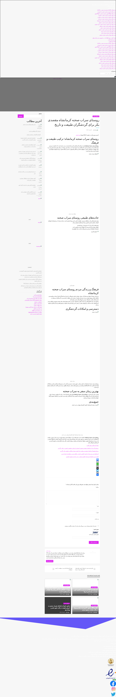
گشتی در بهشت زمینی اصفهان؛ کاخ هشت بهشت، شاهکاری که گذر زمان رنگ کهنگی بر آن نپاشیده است (58, 589)
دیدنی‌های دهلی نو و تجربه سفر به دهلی (107, 29)
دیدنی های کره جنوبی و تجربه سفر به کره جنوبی (105, 24)
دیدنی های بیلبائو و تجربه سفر (29, 124)
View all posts (50, 561)
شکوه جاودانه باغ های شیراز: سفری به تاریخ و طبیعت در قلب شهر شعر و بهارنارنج (59, 608)
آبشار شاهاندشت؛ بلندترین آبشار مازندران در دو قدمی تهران (103, 654)
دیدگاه (97, 487)
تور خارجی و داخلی (37, 308)
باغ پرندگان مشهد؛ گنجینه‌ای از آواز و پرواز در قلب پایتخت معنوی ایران (86, 609)
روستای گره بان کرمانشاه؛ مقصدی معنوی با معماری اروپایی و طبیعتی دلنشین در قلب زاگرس (78, 448)
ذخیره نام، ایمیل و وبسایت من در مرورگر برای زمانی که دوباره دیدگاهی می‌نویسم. (80, 526)
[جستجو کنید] (115, 76)
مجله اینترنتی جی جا (37, 296)
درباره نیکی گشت (111, 6)
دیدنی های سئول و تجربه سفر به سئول (107, 22)
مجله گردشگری (111, 8)
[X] (72, 468)
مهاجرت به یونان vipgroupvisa (35, 312)
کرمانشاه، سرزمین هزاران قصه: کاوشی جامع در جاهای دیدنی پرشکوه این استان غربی (80, 454)
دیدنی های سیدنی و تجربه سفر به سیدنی (107, 19)
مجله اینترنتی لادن (38, 295)
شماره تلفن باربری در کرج (36, 314)
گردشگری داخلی (95, 116)
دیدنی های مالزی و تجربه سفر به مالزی (107, 15)
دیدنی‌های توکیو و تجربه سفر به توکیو (108, 26)
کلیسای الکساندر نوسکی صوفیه (34, 134)
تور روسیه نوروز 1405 (37, 310)
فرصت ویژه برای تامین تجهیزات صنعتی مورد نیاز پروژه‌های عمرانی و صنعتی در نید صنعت (27, 153)
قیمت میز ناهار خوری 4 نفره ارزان (34, 298)
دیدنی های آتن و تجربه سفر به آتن (108, 33)
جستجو (40, 113)
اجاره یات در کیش (38, 303)
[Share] (72, 475)
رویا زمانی (95, 129)
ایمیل (97, 512)
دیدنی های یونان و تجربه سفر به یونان (107, 35)
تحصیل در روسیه (38, 301)
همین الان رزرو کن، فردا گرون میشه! (34, 307)
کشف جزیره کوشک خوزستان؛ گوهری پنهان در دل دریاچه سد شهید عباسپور (82, 456)
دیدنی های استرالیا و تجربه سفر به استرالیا (106, 20)
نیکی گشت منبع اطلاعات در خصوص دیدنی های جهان (103, 4)
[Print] (72, 466)
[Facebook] (72, 460)
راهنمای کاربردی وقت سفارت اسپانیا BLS (33, 283)
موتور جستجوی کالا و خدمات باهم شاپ (33, 300)
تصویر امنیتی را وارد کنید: (94, 534)
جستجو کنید (113, 71)
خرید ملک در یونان (38, 305)
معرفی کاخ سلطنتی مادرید (35, 131)
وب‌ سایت (97, 519)
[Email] (72, 462)
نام (98, 506)
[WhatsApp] (72, 464)
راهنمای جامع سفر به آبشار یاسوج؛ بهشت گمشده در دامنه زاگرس (102, 652)
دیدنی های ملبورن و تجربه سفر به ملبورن (107, 17)
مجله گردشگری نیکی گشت (93, 445)
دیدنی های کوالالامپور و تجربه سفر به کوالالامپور (105, 13)
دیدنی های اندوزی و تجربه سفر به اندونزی (107, 12)
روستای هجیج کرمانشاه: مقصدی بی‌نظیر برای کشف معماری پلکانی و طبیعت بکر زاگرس (79, 451)
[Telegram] (72, 470)
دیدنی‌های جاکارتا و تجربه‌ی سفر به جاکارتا (106, 10)
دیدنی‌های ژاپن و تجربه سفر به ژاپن (108, 28)
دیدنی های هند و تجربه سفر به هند (108, 31)
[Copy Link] (72, 473)
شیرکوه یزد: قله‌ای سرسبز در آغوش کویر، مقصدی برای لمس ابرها (86, 590)
